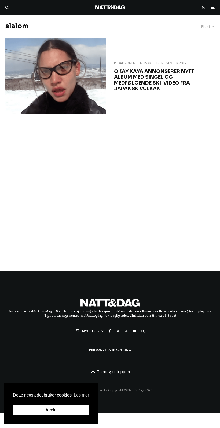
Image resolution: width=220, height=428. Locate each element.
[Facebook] (109, 331)
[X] (117, 331)
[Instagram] (126, 331)
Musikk (145, 63)
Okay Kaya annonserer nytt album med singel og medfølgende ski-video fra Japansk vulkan (154, 80)
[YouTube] (134, 331)
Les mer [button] (81, 395)
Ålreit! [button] (51, 410)
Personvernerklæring (110, 350)
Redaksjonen (124, 63)
